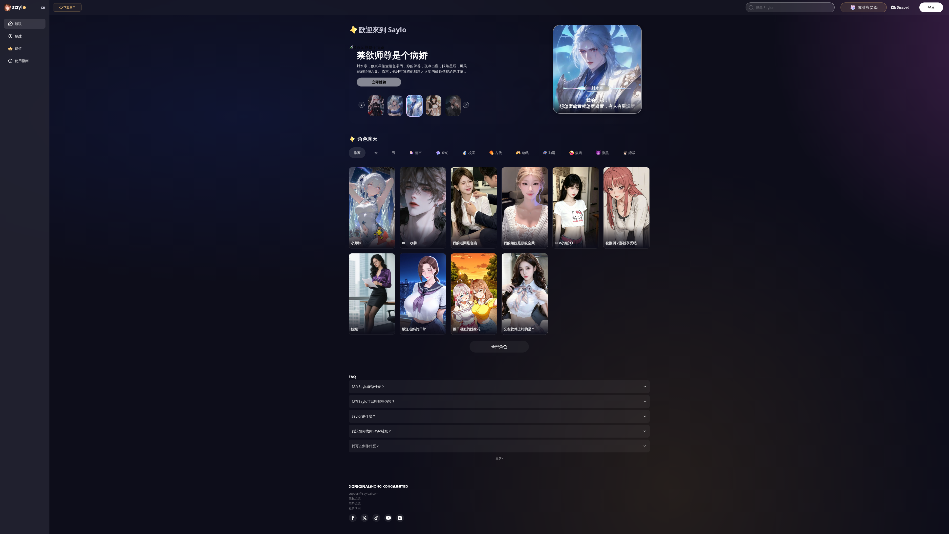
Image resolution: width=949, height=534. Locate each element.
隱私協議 (355, 498)
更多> (499, 458)
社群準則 (355, 508)
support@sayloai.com (363, 493)
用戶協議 (355, 503)
